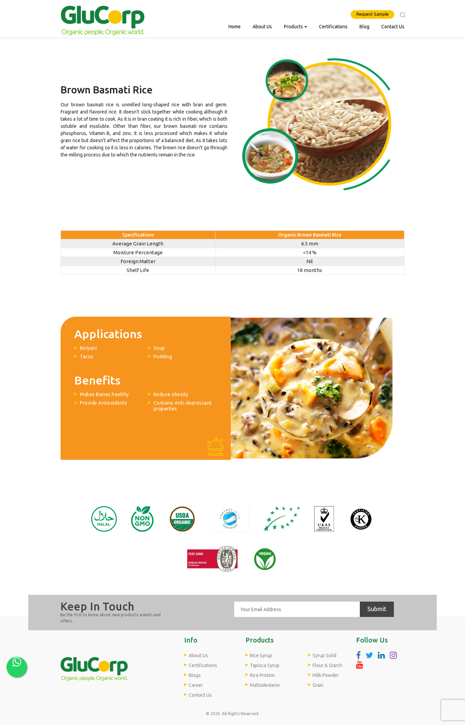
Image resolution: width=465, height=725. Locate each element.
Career (196, 685)
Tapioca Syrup (264, 665)
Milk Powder (325, 675)
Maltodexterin (265, 685)
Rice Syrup (261, 655)
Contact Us (392, 26)
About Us (262, 26)
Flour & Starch (327, 665)
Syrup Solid (324, 655)
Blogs (195, 675)
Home (234, 26)
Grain (317, 685)
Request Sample (372, 14)
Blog (364, 26)
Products (293, 26)
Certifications (333, 26)
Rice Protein (262, 675)
